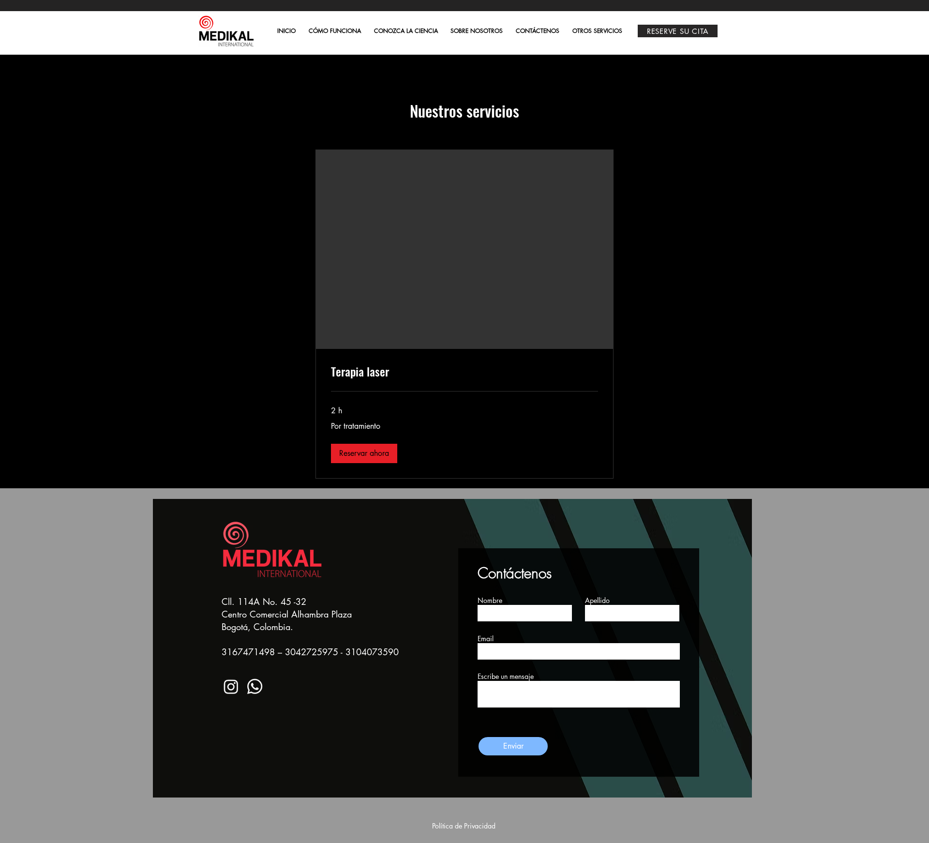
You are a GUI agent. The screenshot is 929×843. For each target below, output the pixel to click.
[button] (364, 453)
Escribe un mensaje (506, 676)
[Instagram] (231, 686)
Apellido (597, 600)
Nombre (490, 600)
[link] (464, 371)
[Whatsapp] (254, 686)
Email (486, 638)
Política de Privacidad (463, 825)
